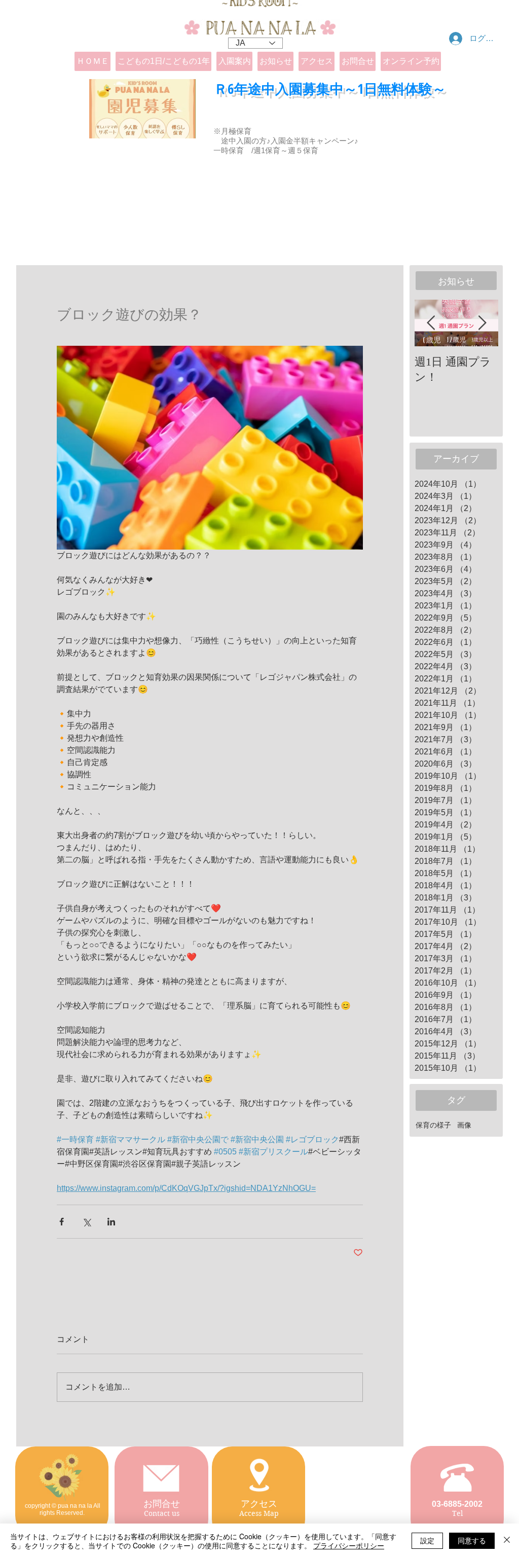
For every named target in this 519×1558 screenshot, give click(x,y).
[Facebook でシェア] (61, 1221)
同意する (472, 1540)
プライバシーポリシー (348, 1545)
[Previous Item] (430, 323)
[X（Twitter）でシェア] (86, 1221)
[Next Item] (482, 323)
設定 (427, 1540)
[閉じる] (507, 1541)
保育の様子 (433, 1125)
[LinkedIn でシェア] (111, 1221)
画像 (464, 1125)
